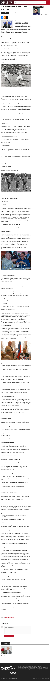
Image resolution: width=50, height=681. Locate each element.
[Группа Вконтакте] (11, 673)
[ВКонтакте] (2, 17)
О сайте (33, 678)
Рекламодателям (45, 678)
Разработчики (38, 678)
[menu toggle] (48, 2)
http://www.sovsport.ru (9, 617)
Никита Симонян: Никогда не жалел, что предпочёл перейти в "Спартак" (6, 657)
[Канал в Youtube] (14, 673)
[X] (7, 17)
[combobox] (30, 2)
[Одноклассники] (5, 17)
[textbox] (30, 2)
